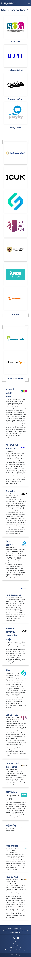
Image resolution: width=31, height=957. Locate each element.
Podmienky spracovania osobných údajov (15, 950)
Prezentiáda (12, 845)
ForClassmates (13, 594)
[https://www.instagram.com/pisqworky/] (14, 938)
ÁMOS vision (12, 792)
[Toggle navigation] (28, 2)
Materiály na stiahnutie (15, 948)
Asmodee (10, 491)
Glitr (8, 670)
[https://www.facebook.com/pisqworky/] (12, 938)
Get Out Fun (12, 714)
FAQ (15, 942)
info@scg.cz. (18, 932)
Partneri (16, 946)
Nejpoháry (11, 825)
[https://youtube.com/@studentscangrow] (18, 938)
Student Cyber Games (10, 392)
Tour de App (12, 876)
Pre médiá (15, 944)
